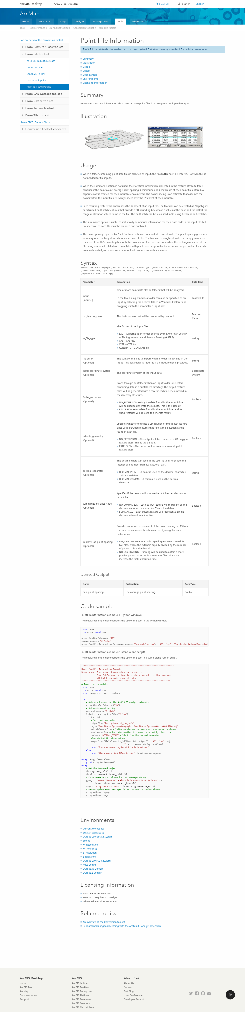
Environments (90, 78)
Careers (128, 987)
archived (119, 49)
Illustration (89, 62)
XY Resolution (90, 844)
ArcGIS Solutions (81, 1003)
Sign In (186, 3)
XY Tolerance (90, 848)
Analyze (79, 21)
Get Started (44, 21)
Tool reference (37, 27)
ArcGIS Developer (81, 999)
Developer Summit (134, 999)
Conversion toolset (83, 27)
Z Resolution (90, 852)
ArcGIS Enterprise (82, 991)
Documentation (28, 995)
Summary (88, 58)
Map (63, 21)
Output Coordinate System (97, 836)
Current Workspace (93, 828)
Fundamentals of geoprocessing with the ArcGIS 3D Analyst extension (122, 926)
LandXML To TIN (36, 73)
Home (25, 21)
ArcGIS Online (80, 983)
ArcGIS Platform (81, 995)
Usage (86, 66)
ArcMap (73, 3)
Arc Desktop (31, 4)
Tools (120, 21)
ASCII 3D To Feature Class (41, 60)
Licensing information (95, 82)
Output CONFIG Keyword (97, 860)
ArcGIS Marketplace (83, 1007)
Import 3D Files (35, 67)
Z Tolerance (89, 856)
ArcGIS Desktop (80, 987)
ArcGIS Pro (60, 3)
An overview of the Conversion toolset (42, 40)
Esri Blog (129, 991)
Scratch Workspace (93, 832)
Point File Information (39, 86)
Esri (218, 4)
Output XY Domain (93, 868)
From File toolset (107, 27)
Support (24, 999)
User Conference (133, 995)
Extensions (138, 21)
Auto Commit (90, 864)
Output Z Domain (92, 872)
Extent (86, 840)
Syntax (86, 70)
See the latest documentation (194, 49)
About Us (129, 983)
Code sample (90, 74)
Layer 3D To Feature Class (35, 122)
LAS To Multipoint (36, 80)
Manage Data (100, 21)
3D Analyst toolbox (59, 27)
